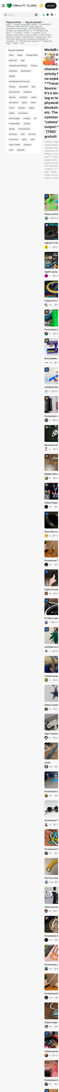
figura (24, 102)
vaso (32, 139)
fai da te (32, 134)
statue (11, 113)
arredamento (14, 123)
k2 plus (34, 65)
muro (11, 150)
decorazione (14, 92)
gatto (24, 139)
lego (23, 60)
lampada (21, 150)
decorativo (13, 102)
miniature (27, 92)
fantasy (12, 87)
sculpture (23, 97)
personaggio (14, 118)
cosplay (26, 118)
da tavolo (13, 134)
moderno (27, 144)
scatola (27, 123)
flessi (11, 55)
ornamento (13, 139)
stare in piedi (14, 144)
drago (19, 55)
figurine (12, 97)
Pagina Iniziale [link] (13, 22)
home (33, 102)
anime (11, 108)
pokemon (13, 60)
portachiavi (26, 71)
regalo (31, 108)
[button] (53, 14)
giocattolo (23, 87)
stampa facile (32, 55)
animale (21, 108)
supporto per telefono (18, 65)
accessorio (23, 113)
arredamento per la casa (19, 81)
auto (23, 134)
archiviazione (24, 129)
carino (33, 97)
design (12, 129)
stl (35, 118)
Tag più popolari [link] (33, 22)
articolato (13, 71)
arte (33, 87)
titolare (12, 76)
